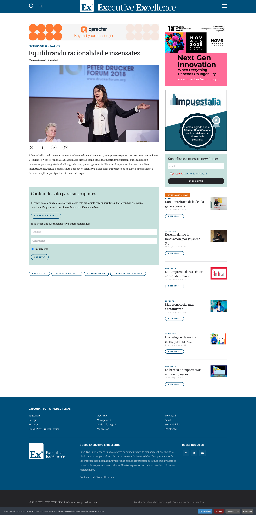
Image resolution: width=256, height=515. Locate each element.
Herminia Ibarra (96, 274)
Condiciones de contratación (188, 502)
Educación (34, 415)
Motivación (103, 429)
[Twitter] (194, 453)
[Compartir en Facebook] (42, 147)
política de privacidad (195, 173)
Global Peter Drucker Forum (44, 429)
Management (39, 274)
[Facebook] (186, 453)
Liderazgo (102, 415)
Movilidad (170, 415)
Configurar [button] (247, 511)
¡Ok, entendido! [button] (205, 511)
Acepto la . (190, 173)
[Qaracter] (94, 32)
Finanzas (33, 424)
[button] (31, 6)
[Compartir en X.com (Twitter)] (31, 147)
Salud (168, 420)
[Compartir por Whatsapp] (65, 147)
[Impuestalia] (196, 119)
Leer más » (174, 216)
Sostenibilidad (172, 424)
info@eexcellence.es (103, 477)
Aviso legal (165, 502)
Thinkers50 (171, 429)
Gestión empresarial (67, 274)
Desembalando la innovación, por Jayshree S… (182, 239)
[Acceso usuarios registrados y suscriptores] (41, 6)
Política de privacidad (145, 502)
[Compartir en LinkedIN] (54, 147)
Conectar (39, 257)
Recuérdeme (41, 248)
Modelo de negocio (107, 424)
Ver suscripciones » (46, 216)
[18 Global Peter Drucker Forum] (196, 54)
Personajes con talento (44, 46)
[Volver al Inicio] (128, 6)
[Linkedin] (202, 453)
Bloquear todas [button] (233, 511)
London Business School (128, 274)
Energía (33, 420)
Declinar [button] (219, 511)
